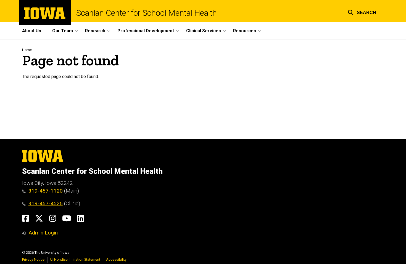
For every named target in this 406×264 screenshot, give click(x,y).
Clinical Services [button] (203, 30)
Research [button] (95, 30)
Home (27, 50)
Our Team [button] (62, 30)
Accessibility (116, 259)
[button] (362, 11)
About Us (31, 30)
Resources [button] (244, 30)
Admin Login (43, 233)
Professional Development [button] (145, 30)
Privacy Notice (33, 259)
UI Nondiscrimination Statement (75, 259)
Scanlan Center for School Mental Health (146, 13)
